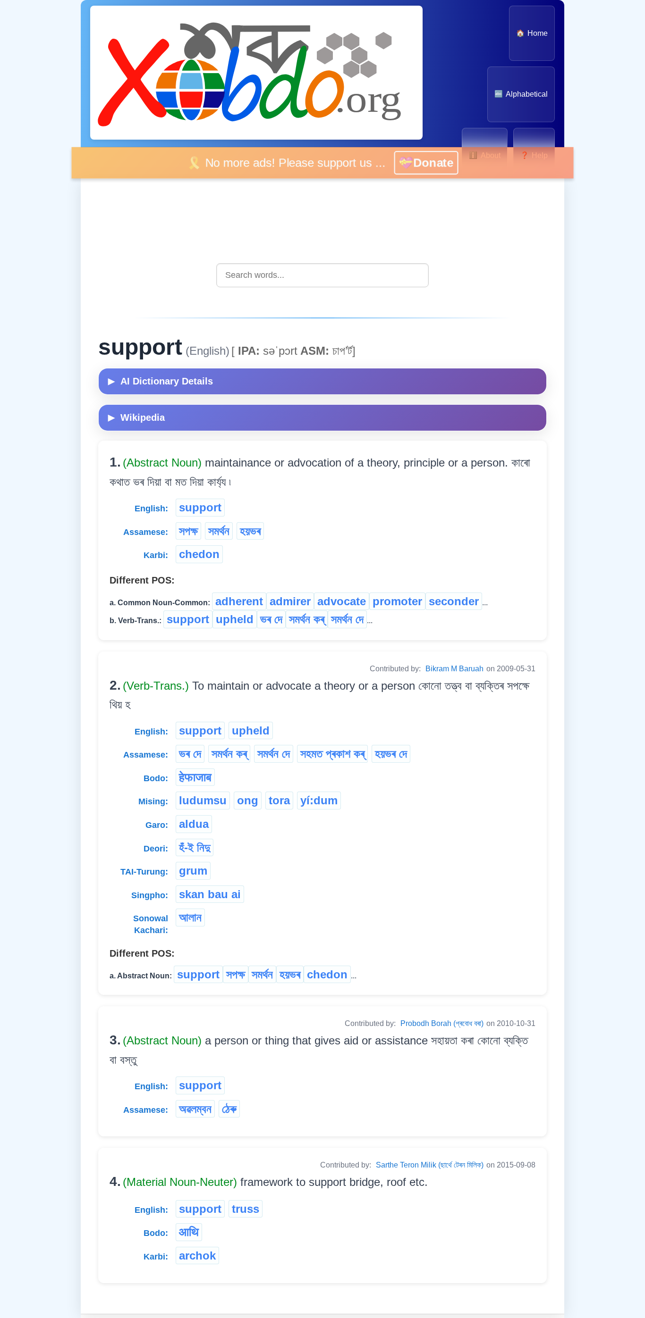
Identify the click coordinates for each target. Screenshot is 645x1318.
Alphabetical (521, 94)
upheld (235, 619)
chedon (199, 554)
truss (245, 1208)
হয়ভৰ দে (391, 753)
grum (193, 870)
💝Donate (437, 162)
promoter (397, 601)
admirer (290, 601)
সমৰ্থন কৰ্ (306, 619)
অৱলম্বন (195, 1108)
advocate (341, 601)
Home (532, 33)
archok (197, 1255)
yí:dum (319, 800)
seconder (454, 601)
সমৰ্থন (218, 531)
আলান (190, 917)
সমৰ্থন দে (347, 619)
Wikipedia (136, 417)
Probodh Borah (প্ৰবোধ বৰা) (442, 1023)
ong (247, 800)
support (200, 507)
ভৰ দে (271, 619)
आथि (189, 1232)
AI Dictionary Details (160, 381)
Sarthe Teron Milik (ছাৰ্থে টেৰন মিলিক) (430, 1165)
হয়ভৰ (250, 531)
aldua (194, 823)
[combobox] (322, 275)
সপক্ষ (188, 531)
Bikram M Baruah (454, 669)
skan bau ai (210, 894)
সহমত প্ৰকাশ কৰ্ (332, 753)
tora (279, 800)
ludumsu (203, 800)
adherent (239, 601)
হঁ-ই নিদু (194, 847)
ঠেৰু (229, 1108)
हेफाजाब (195, 777)
